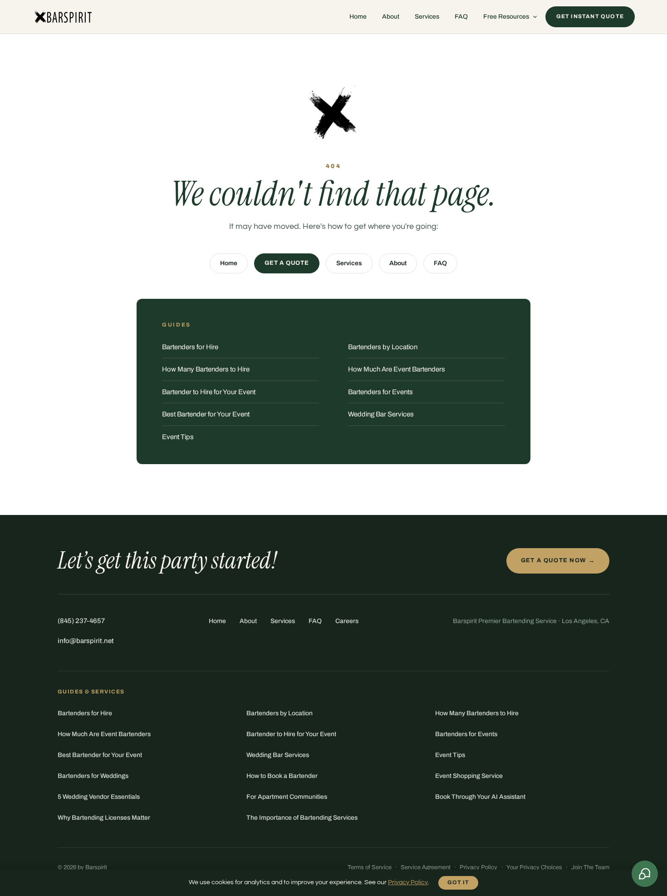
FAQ (461, 16)
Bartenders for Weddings (93, 775)
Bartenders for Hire (190, 347)
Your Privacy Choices (534, 867)
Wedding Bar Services (381, 414)
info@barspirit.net (86, 640)
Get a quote (287, 263)
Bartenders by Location (382, 347)
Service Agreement (426, 867)
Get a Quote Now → (558, 560)
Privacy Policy (478, 867)
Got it (458, 882)
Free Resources (506, 16)
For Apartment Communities (286, 796)
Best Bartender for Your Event (206, 414)
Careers (346, 621)
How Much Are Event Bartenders (396, 369)
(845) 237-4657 (81, 620)
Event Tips (178, 437)
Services (427, 16)
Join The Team (590, 867)
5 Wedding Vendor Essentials (99, 796)
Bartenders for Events (380, 392)
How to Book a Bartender (282, 775)
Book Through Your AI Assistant (480, 796)
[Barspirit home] (62, 17)
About (390, 16)
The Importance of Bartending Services (302, 817)
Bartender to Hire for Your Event (208, 392)
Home (358, 16)
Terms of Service (370, 867)
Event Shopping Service (469, 775)
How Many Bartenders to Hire (206, 369)
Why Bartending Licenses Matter (104, 817)
